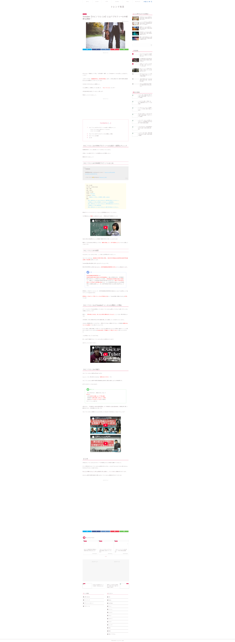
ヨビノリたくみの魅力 (94, 135)
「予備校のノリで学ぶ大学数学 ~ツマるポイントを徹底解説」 (100, 202)
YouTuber (117, 1)
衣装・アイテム (112, 634)
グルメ (110, 615)
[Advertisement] (106, 62)
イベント (110, 609)
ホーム (87, 1)
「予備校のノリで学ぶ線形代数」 (94, 205)
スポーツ (110, 618)
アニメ (110, 606)
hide (109, 123)
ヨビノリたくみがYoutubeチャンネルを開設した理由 (101, 133)
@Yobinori (92, 193)
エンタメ (97, 1)
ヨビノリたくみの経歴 (95, 130)
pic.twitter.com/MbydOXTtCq (91, 173)
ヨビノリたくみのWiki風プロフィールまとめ (100, 129)
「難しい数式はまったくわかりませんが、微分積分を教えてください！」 (103, 200)
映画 (109, 630)
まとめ (90, 137)
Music (127, 1)
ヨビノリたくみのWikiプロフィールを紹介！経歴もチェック (102, 127)
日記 (109, 627)
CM (109, 596)
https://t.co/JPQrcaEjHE (110, 172)
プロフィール (87, 606)
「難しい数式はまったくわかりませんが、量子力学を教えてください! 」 (103, 207)
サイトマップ (137, 1)
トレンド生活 (117, 6)
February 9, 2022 (103, 177)
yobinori (93, 195)
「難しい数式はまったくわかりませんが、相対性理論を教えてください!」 (103, 203)
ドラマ (107, 1)
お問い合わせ (87, 596)
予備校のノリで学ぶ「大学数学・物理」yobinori (99, 197)
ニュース (110, 624)
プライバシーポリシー (89, 603)
